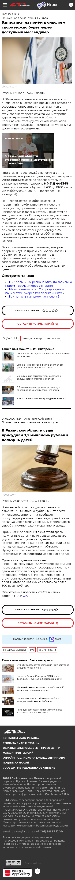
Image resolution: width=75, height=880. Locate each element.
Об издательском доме (20, 748)
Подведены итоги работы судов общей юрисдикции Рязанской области (38, 700)
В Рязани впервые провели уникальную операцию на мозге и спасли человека (38, 388)
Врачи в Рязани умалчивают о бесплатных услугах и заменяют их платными (40, 366)
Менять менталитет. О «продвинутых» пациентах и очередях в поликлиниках (34, 291)
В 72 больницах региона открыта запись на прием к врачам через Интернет (38, 283)
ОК (25, 596)
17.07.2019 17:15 (10, 14)
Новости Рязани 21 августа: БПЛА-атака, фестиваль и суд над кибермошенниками (39, 677)
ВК (18, 596)
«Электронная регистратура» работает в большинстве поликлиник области (39, 377)
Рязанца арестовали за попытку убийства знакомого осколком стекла (39, 711)
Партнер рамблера (33, 863)
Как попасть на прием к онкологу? (34, 296)
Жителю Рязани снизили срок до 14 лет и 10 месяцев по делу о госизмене (40, 688)
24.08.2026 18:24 (11, 418)
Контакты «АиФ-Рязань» (21, 738)
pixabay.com (9, 86)
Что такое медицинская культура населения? (41, 398)
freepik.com (9, 494)
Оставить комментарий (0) (37, 323)
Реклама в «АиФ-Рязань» (21, 743)
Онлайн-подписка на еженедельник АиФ (34, 757)
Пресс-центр (50, 748)
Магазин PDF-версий (18, 752)
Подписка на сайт (17, 762)
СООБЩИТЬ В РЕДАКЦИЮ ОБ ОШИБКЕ (29, 767)
